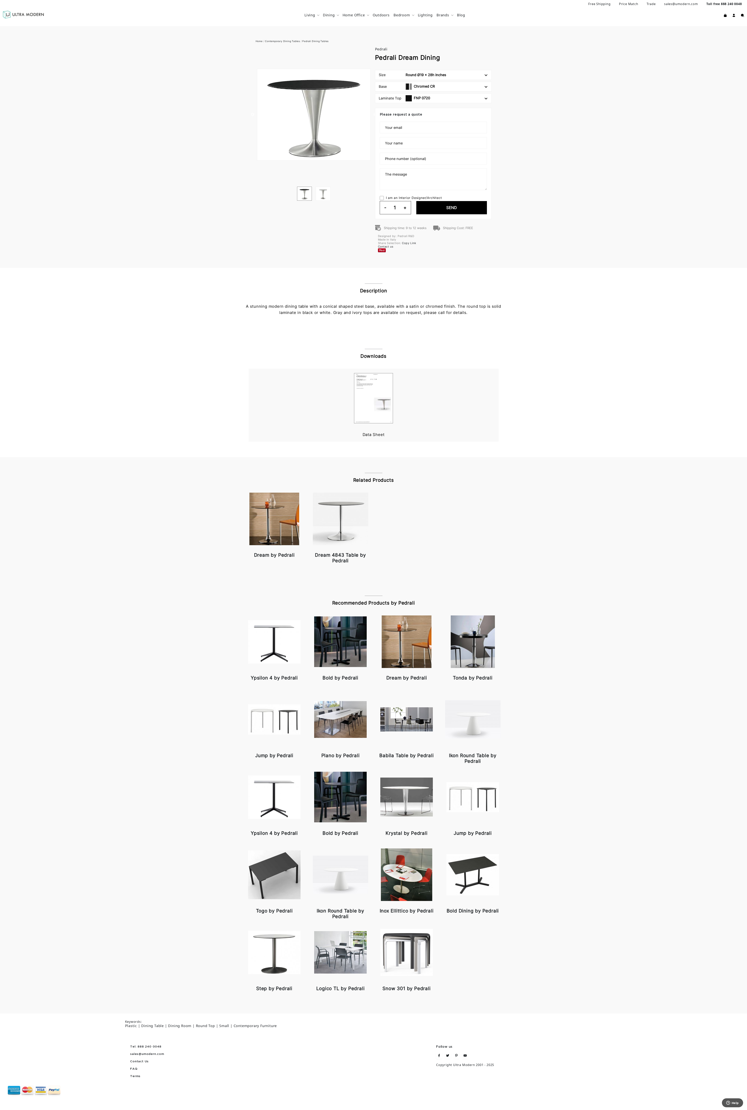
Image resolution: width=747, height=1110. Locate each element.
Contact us (385, 246)
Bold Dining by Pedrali (473, 911)
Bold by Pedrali (340, 678)
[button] (734, 15)
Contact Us (139, 1061)
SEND (451, 207)
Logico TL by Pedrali (340, 988)
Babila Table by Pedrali (406, 755)
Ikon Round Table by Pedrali (472, 758)
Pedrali (381, 49)
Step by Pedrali (274, 988)
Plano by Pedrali (340, 755)
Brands (443, 15)
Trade (651, 4)
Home (259, 41)
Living (309, 15)
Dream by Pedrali (274, 555)
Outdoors (381, 15)
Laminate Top (404, 98)
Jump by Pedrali (274, 755)
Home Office (354, 15)
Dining (329, 15)
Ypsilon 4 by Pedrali (274, 678)
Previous (253, 115)
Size (412, 75)
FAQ (133, 1069)
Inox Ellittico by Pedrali (407, 911)
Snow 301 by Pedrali (406, 988)
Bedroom (402, 15)
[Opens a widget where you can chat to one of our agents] (732, 1103)
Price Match (628, 4)
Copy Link (409, 243)
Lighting (425, 15)
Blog (461, 15)
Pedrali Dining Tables (315, 41)
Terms (135, 1076)
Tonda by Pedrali (473, 678)
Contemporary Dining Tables (282, 41)
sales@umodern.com (681, 4)
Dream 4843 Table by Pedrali (340, 557)
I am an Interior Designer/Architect (414, 198)
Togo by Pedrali (274, 911)
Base (407, 86)
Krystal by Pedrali (406, 833)
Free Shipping (599, 4)
